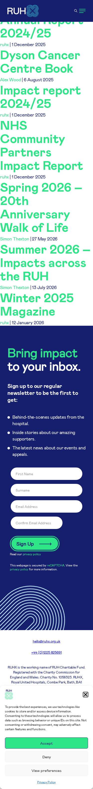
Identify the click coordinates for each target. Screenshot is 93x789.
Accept (46, 743)
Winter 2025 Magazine (37, 304)
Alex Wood (10, 79)
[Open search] (75, 10)
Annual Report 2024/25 (42, 26)
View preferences (46, 770)
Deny (46, 757)
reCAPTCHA (55, 565)
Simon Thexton (14, 238)
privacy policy (32, 554)
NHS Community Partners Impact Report (41, 144)
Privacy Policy (46, 782)
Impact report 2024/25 (40, 96)
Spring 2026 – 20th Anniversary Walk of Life (41, 206)
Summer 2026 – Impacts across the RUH (45, 262)
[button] (85, 694)
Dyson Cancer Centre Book (40, 61)
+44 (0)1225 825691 (46, 652)
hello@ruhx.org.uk (46, 641)
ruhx (4, 44)
